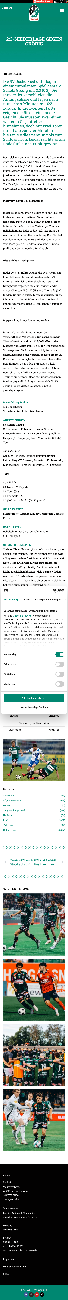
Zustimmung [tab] (11, 599)
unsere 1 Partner (22, 615)
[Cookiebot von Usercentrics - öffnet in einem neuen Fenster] (50, 591)
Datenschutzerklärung (15, 1266)
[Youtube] (36, 1294)
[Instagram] (31, 1294)
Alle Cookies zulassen (34, 698)
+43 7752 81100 (11, 1195)
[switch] (59, 664)
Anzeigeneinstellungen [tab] (48, 599)
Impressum (9, 1259)
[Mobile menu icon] (62, 10)
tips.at (6, 1273)
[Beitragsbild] (34, 924)
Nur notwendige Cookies (34, 707)
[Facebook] (26, 1294)
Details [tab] (26, 599)
